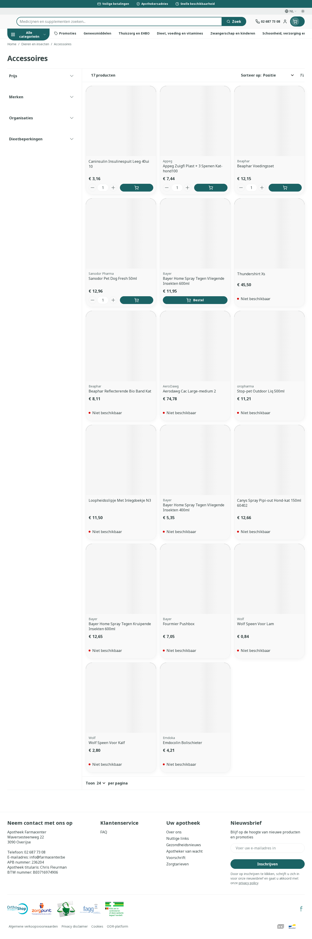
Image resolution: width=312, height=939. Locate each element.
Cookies (97, 926)
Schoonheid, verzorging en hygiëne (36, 61)
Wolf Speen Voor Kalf (107, 742)
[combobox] (119, 21)
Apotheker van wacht (184, 851)
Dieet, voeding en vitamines (36, 80)
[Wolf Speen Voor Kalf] (121, 698)
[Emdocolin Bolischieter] (195, 698)
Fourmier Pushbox (178, 623)
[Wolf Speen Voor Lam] (269, 579)
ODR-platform (117, 926)
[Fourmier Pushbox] (195, 579)
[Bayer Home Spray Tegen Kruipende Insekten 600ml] (121, 579)
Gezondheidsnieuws (183, 844)
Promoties (20, 45)
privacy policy (248, 883)
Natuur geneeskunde (36, 123)
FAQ (103, 832)
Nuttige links (177, 838)
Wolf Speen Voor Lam (255, 623)
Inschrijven (267, 864)
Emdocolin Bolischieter (182, 742)
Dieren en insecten (36, 148)
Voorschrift (175, 857)
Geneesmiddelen (36, 161)
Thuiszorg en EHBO (36, 136)
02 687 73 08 (34, 852)
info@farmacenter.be (47, 857)
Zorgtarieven (177, 864)
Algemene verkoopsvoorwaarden (33, 926)
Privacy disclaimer (74, 926)
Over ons (174, 832)
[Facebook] (301, 908)
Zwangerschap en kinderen (36, 96)
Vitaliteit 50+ (36, 111)
